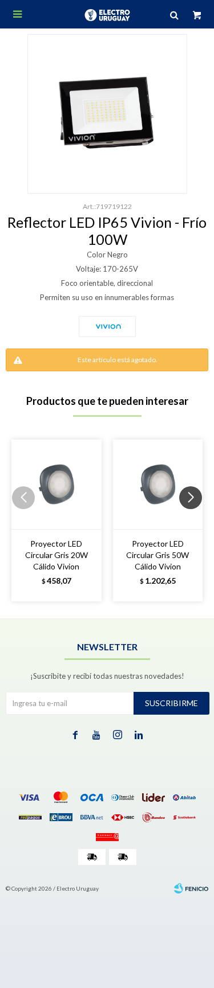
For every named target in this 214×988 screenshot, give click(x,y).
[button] (195, 520)
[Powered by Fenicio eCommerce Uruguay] (191, 888)
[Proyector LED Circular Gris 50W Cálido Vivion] (158, 485)
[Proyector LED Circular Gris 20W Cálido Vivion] (56, 485)
